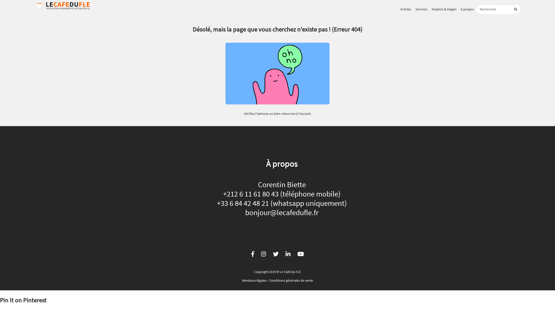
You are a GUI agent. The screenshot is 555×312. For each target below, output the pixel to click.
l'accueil (304, 113)
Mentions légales (254, 280)
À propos (467, 9)
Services (421, 9)
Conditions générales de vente (291, 280)
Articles (405, 9)
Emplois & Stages (444, 9)
